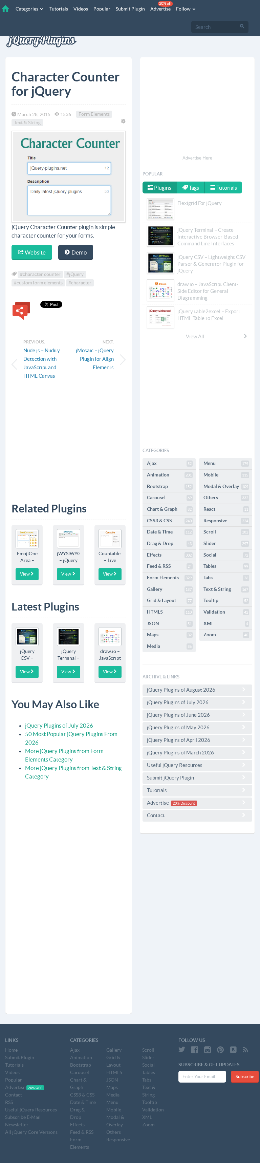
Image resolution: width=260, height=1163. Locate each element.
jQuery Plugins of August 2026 (181, 690)
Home (11, 1050)
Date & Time (169, 531)
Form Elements (94, 114)
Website (35, 252)
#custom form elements (38, 282)
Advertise (161, 6)
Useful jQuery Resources (174, 765)
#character (79, 282)
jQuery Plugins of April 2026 (178, 740)
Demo (78, 252)
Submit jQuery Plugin (170, 778)
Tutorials (58, 9)
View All (195, 336)
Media (169, 646)
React (225, 509)
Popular (101, 9)
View (25, 574)
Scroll (225, 531)
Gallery (169, 589)
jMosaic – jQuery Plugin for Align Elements (95, 359)
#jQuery (75, 274)
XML (225, 623)
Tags (193, 188)
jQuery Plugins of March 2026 (180, 752)
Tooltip (225, 600)
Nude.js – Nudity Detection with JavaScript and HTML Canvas (41, 363)
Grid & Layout (169, 600)
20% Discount (184, 803)
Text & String (27, 123)
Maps (169, 634)
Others (225, 497)
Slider (225, 543)
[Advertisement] (68, 439)
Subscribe (245, 1076)
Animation (169, 474)
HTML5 (169, 612)
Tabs (225, 577)
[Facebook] (194, 1049)
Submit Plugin (130, 9)
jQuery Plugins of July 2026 (59, 725)
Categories (27, 9)
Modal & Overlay (225, 486)
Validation (225, 612)
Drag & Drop (169, 543)
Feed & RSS (169, 566)
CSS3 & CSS (169, 520)
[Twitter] (181, 1049)
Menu (225, 463)
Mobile (225, 474)
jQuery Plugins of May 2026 (178, 727)
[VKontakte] (233, 1049)
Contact (156, 815)
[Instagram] (207, 1049)
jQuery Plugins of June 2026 (178, 715)
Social (225, 555)
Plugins (162, 188)
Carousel (169, 497)
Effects (169, 555)
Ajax (169, 463)
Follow (184, 9)
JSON (169, 623)
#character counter (40, 274)
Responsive (225, 520)
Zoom (225, 634)
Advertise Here (197, 158)
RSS (9, 1102)
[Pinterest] (220, 1049)
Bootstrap (169, 486)
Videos (80, 9)
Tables (225, 566)
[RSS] (245, 1049)
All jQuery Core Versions (31, 1132)
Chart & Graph (169, 509)
